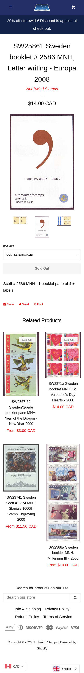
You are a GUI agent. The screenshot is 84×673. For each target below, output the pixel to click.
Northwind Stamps (42, 89)
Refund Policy (27, 617)
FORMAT (8, 246)
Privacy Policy (57, 609)
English (66, 668)
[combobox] (65, 669)
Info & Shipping (28, 609)
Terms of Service (57, 617)
